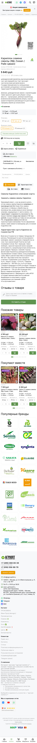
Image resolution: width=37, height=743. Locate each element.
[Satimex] (27, 542)
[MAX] (25, 2)
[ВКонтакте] (3, 702)
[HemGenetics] (27, 530)
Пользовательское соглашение (12, 653)
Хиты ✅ (4, 624)
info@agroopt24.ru (9, 577)
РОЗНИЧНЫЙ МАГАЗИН (9, 656)
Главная (3, 14)
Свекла (27, 14)
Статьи (3, 644)
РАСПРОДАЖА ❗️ (7, 627)
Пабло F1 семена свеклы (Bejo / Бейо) (27, 390)
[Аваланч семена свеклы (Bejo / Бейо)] (27, 321)
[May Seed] (9, 506)
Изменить (13, 156)
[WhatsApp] (17, 2)
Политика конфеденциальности (12, 647)
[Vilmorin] (9, 446)
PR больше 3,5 (7, 128)
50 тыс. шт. (16, 121)
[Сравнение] (33, 143)
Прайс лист (5, 639)
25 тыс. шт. (6, 121)
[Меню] (2, 2)
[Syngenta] (27, 446)
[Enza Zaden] (27, 435)
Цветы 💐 (4, 630)
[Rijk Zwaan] (32, 59)
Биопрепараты (6, 632)
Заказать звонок (8, 572)
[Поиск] (30, 2)
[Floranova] (9, 542)
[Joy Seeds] (27, 494)
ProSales (14, 723)
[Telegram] (21, 2)
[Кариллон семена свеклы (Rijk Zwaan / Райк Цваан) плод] (18, 34)
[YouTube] (8, 702)
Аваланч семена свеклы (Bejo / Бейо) (27, 339)
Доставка (14, 189)
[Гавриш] (9, 494)
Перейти (27, 10)
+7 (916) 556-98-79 (9, 567)
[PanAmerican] (9, 530)
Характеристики (26, 184)
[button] (16, 54)
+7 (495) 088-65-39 (10, 563)
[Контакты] (34, 2)
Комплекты (5, 621)
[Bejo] (9, 423)
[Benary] (27, 506)
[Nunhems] (27, 482)
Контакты (4, 642)
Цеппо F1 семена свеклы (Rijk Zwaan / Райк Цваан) (9, 390)
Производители (6, 174)
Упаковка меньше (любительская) (14, 133)
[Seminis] (9, 435)
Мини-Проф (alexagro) (8, 613)
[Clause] (27, 458)
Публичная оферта (7, 650)
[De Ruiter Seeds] (9, 470)
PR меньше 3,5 (20, 128)
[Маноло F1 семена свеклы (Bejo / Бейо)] (9, 321)
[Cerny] (9, 518)
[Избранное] (28, 143)
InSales (29, 723)
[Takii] (9, 482)
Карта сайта (18, 722)
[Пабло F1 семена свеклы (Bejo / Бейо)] (27, 374)
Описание (10, 184)
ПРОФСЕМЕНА (18, 14)
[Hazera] (27, 470)
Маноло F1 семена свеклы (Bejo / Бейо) (8, 337)
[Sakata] (9, 458)
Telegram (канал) (7, 658)
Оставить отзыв (19, 302)
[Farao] (27, 518)
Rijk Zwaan (5, 177)
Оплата (27, 189)
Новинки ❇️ (5, 619)
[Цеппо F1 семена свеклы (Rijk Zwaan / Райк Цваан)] (9, 374)
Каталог (10, 14)
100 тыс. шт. (27, 121)
